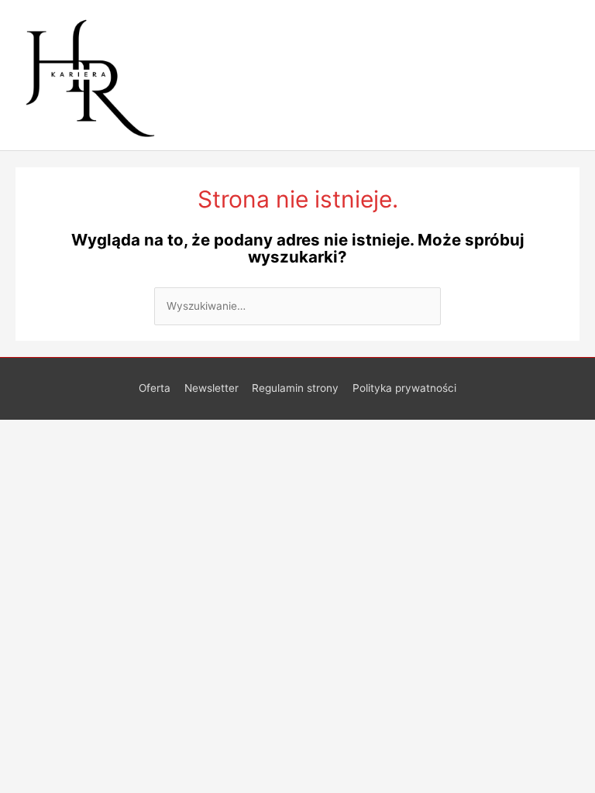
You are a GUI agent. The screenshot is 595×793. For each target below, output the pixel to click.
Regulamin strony (295, 388)
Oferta (154, 388)
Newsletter (211, 388)
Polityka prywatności (404, 388)
